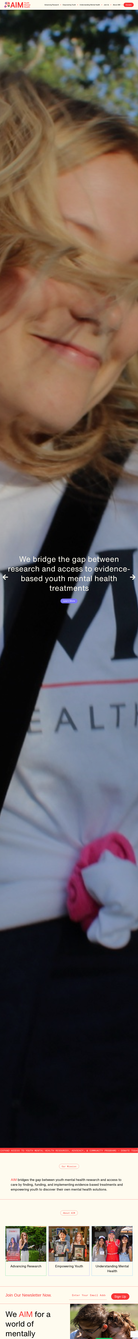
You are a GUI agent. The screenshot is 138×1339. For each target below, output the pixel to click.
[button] (5, 577)
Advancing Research (25, 1266)
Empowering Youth (69, 1266)
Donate (129, 5)
